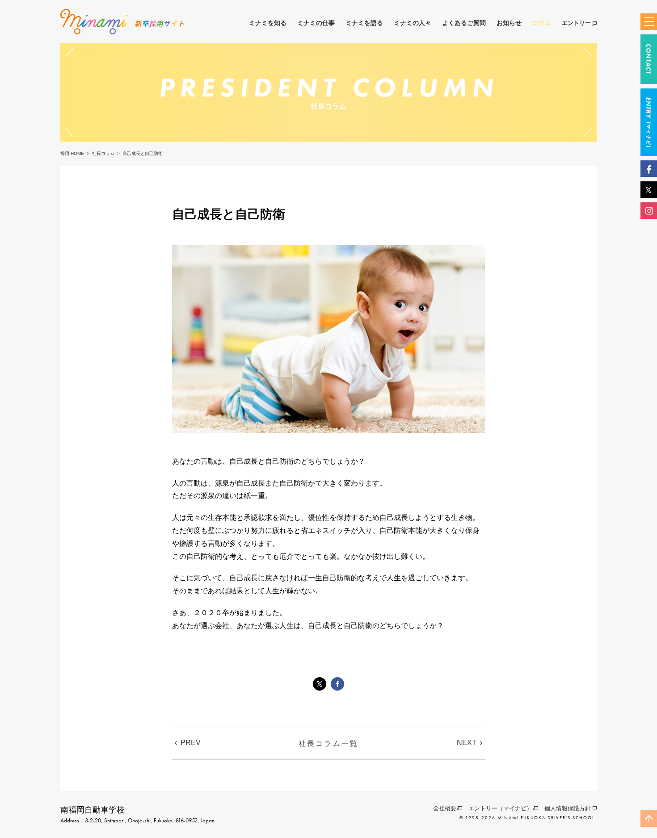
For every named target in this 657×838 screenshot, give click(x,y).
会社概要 (444, 808)
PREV (190, 742)
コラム (541, 22)
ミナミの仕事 (316, 22)
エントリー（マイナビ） (500, 808)
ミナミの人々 (412, 22)
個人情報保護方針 (567, 808)
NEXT (467, 742)
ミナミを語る (364, 22)
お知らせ (509, 22)
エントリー (576, 23)
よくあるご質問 (464, 22)
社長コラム (103, 153)
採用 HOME (72, 153)
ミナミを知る (267, 22)
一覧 (328, 743)
